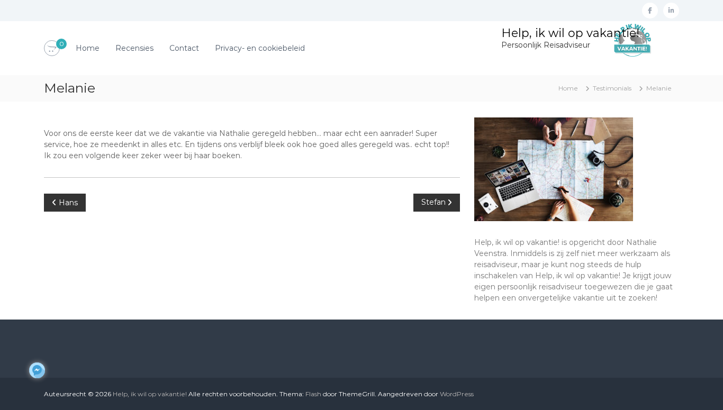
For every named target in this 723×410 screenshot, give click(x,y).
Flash (313, 394)
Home (88, 48)
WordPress (457, 394)
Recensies (134, 48)
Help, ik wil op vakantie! (570, 33)
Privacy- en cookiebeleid (260, 48)
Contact (184, 48)
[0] (52, 48)
